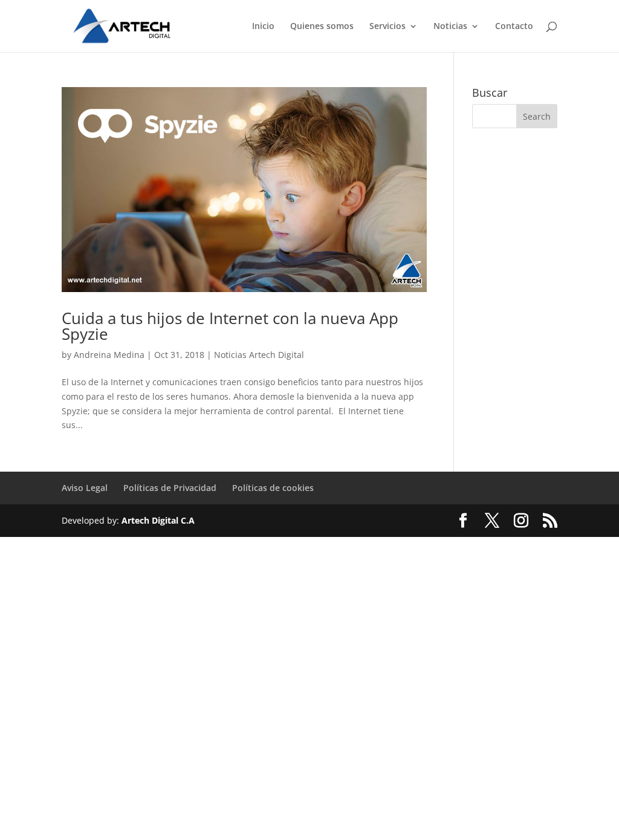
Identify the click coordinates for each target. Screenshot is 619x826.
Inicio (263, 26)
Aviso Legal (85, 487)
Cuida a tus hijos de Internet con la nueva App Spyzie (230, 326)
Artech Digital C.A (158, 520)
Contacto (514, 26)
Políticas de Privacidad (169, 487)
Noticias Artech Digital (259, 354)
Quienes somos (322, 26)
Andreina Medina (109, 354)
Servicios (387, 26)
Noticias (450, 26)
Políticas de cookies (273, 487)
